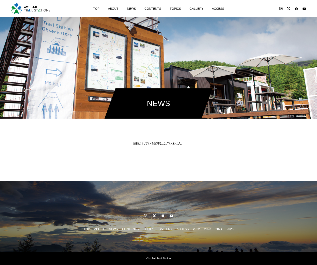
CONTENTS (152, 8)
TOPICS (175, 8)
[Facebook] (296, 8)
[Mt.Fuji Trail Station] (30, 8)
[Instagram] (281, 8)
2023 (207, 229)
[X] (288, 8)
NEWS (131, 8)
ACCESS (218, 8)
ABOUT (113, 8)
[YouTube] (304, 8)
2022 (196, 229)
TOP (96, 8)
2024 (218, 229)
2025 (230, 229)
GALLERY (196, 8)
